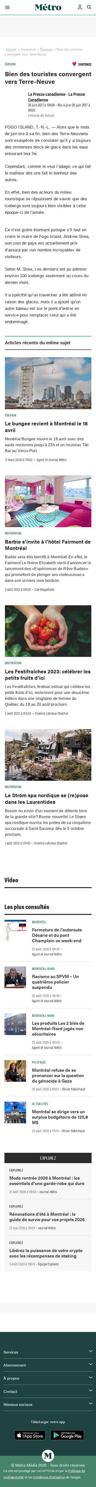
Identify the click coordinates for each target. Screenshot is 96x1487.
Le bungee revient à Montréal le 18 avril (46, 426)
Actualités (40, 1104)
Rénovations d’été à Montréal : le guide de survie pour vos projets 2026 (47, 1216)
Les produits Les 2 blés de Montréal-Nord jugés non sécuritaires (58, 1028)
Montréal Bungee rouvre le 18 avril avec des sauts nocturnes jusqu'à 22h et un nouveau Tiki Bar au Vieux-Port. (47, 445)
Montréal (39, 922)
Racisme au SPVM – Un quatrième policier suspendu (55, 981)
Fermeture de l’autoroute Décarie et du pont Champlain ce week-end (57, 934)
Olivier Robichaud (73, 1088)
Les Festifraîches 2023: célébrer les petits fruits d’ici (48, 674)
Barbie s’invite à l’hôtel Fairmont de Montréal (48, 544)
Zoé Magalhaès (44, 589)
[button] (6, 7)
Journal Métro (48, 1191)
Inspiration (13, 533)
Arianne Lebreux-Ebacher (51, 713)
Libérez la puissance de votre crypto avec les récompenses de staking (45, 1253)
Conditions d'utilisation (49, 1477)
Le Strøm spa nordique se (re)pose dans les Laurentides (46, 798)
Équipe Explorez (48, 1263)
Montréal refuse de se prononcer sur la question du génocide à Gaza (58, 1075)
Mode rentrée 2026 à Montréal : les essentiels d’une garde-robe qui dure (46, 1180)
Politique (39, 1062)
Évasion (46, 49)
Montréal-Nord (43, 968)
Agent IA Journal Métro (51, 459)
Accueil (11, 49)
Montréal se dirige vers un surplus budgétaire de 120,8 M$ (60, 1116)
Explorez (48, 1158)
